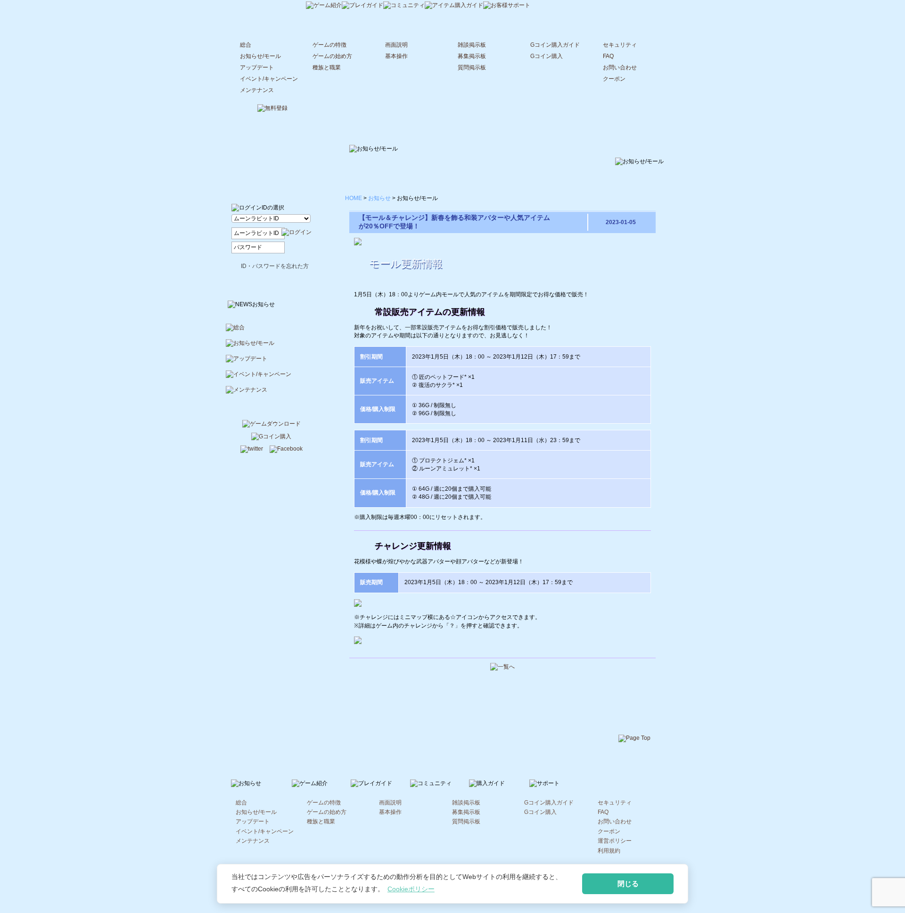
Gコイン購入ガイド (555, 45)
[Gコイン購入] (271, 437)
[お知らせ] (270, 5)
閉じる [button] (628, 883)
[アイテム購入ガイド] (454, 6)
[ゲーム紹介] (324, 6)
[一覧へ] (502, 667)
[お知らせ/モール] (272, 347)
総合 (245, 45)
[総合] (272, 331)
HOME (353, 198)
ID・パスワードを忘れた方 (275, 266)
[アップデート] (272, 362)
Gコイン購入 (546, 56)
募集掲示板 (472, 56)
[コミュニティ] (404, 6)
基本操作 (396, 56)
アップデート (257, 67)
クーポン (614, 78)
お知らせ (379, 198)
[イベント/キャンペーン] (272, 378)
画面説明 (396, 45)
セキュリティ (620, 45)
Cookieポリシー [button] (411, 889)
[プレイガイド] (362, 6)
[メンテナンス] (272, 394)
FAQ (608, 56)
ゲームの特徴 (329, 45)
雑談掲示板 (472, 45)
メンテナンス (257, 90)
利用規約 (609, 850)
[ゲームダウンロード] (271, 424)
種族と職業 (327, 67)
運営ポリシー (615, 841)
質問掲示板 (472, 67)
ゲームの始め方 (332, 56)
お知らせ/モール (260, 56)
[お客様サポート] (506, 6)
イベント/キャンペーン (269, 78)
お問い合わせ (620, 67)
